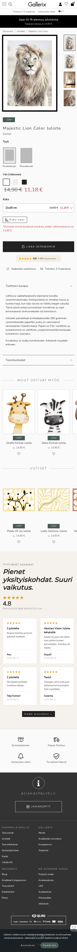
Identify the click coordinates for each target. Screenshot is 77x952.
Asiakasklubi (44, 891)
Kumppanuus (45, 844)
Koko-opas (17, 219)
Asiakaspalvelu (46, 880)
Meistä (41, 832)
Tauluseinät (7, 832)
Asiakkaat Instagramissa (14, 880)
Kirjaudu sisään (46, 874)
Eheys (5, 897)
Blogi (4, 874)
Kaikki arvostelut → (38, 714)
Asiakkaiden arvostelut (49, 838)
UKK (40, 885)
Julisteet (6, 838)
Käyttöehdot (8, 891)
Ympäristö (43, 850)
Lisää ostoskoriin (41, 246)
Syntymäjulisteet (10, 850)
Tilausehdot (8, 885)
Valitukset (43, 903)
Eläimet (7, 134)
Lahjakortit (41, 806)
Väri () (12, 174)
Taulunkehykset (10, 844)
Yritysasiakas (44, 897)
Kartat (5, 856)
